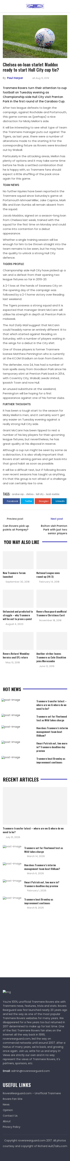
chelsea (29, 494)
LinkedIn (60, 501)
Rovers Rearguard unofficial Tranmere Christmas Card (51, 613)
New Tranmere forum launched (14, 574)
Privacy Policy (11, 1127)
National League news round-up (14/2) (48, 574)
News (6, 1104)
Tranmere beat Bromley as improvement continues (50, 760)
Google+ (43, 501)
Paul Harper (15, 78)
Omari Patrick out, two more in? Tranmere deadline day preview (51, 747)
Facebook (12, 501)
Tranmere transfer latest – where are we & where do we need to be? (51, 704)
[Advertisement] (31, 944)
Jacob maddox (52, 494)
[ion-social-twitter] (35, 1153)
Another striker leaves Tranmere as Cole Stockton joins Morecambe (51, 657)
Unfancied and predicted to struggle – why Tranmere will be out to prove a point (18, 615)
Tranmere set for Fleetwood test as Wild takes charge (51, 718)
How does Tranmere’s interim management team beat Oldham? (52, 731)
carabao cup (18, 494)
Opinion (8, 1110)
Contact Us (10, 1116)
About (7, 1121)
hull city (39, 494)
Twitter (28, 501)
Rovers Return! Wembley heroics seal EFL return (16, 655)
